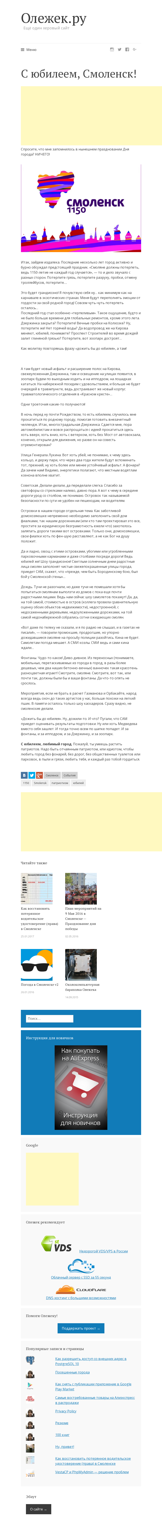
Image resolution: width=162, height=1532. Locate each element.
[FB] (127, 48)
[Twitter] (31, 775)
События (70, 775)
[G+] (135, 48)
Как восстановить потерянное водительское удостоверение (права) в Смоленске (39, 918)
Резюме (61, 1423)
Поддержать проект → (81, 1328)
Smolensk (40, 783)
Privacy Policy (65, 1411)
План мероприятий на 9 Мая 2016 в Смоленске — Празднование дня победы (83, 918)
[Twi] (119, 48)
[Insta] (112, 48)
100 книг (62, 1434)
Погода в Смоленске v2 (39, 984)
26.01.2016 (27, 992)
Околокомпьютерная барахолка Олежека (82, 987)
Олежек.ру (53, 18)
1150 (26, 783)
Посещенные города (72, 1372)
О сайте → (38, 1509)
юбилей (78, 783)
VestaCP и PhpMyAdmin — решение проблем (92, 1472)
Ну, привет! (64, 1446)
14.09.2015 (71, 997)
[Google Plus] (39, 775)
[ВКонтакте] (24, 775)
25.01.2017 (27, 936)
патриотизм (60, 783)
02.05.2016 (71, 936)
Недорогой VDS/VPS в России (103, 1251)
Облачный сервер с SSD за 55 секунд (81, 1277)
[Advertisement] (91, 115)
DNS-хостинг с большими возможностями (81, 1298)
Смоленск (52, 775)
